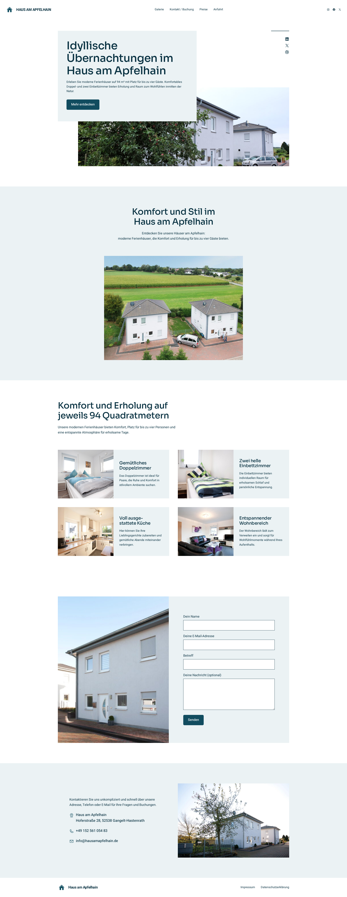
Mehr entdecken (83, 104)
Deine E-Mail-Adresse (198, 636)
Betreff (188, 655)
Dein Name (191, 616)
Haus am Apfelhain (33, 9)
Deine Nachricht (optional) (202, 675)
